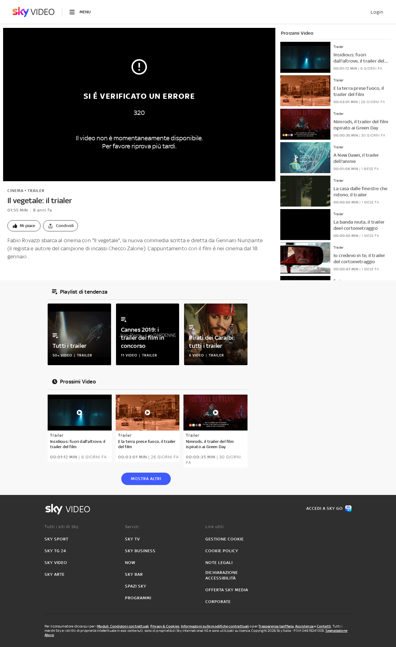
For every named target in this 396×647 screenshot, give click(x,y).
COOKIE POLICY (221, 551)
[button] (24, 225)
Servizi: (132, 526)
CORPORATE (218, 601)
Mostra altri (146, 478)
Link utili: (215, 526)
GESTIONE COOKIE (224, 539)
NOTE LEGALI (219, 562)
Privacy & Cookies (164, 626)
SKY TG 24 (55, 551)
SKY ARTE (55, 574)
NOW (130, 562)
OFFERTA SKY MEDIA (226, 590)
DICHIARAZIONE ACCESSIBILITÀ (221, 575)
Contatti (324, 626)
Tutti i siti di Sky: (62, 526)
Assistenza (304, 626)
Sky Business (140, 551)
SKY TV (132, 539)
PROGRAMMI (138, 598)
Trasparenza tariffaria (276, 626)
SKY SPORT (56, 539)
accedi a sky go (324, 508)
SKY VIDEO (56, 562)
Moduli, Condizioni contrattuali (123, 626)
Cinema (15, 190)
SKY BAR (134, 574)
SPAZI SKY (135, 586)
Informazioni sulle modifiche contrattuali (215, 626)
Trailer (36, 190)
